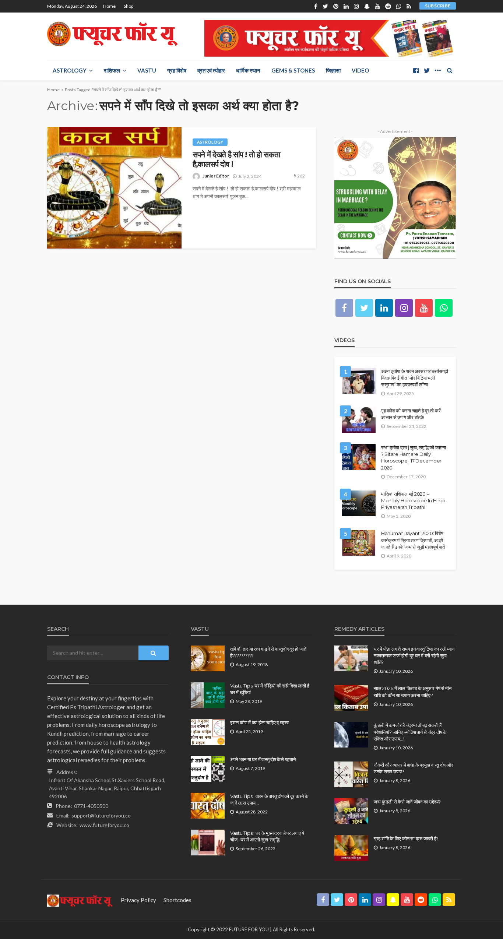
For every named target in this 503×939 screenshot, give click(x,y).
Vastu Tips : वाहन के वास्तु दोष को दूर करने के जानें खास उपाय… (269, 799)
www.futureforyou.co (104, 825)
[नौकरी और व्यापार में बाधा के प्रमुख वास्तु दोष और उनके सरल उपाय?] (351, 774)
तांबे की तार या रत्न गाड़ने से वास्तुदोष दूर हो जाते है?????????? (268, 652)
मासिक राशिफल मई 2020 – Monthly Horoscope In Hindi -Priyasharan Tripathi (414, 500)
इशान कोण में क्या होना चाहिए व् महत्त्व (259, 722)
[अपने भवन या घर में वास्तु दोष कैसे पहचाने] (208, 769)
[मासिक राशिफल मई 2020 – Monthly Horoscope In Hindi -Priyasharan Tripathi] (359, 503)
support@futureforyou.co (101, 815)
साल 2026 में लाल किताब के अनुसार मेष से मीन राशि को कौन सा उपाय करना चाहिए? (412, 691)
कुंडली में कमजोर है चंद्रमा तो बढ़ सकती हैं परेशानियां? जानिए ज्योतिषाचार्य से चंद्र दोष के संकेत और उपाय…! (410, 731)
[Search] (449, 70)
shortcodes (177, 900)
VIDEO (360, 70)
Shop (128, 6)
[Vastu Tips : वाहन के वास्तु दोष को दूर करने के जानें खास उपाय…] (208, 806)
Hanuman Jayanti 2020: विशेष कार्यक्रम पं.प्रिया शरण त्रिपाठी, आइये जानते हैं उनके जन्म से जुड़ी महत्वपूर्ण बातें (413, 539)
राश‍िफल (112, 70)
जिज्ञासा (333, 70)
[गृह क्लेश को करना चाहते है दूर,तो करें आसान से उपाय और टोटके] (359, 420)
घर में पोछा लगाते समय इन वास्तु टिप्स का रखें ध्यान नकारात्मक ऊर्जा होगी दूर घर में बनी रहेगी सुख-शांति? (414, 655)
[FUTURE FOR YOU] (113, 34)
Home (109, 6)
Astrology (70, 70)
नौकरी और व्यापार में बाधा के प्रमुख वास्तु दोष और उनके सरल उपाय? (413, 768)
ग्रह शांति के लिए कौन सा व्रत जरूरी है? (406, 838)
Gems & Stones (293, 70)
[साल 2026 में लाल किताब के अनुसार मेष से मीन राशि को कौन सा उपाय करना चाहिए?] (351, 698)
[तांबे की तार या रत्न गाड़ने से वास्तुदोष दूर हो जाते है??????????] (208, 658)
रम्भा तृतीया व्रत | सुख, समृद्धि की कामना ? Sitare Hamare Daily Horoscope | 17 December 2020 (413, 457)
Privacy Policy (138, 900)
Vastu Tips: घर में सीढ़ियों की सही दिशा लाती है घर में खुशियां (269, 689)
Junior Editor (216, 176)
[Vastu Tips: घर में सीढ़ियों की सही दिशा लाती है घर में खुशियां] (208, 695)
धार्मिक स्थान (248, 70)
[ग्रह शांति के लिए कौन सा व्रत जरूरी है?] (351, 848)
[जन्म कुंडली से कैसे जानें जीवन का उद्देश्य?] (351, 811)
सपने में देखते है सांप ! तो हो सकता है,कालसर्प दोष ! (236, 159)
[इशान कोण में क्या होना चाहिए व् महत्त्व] (208, 732)
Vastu (146, 70)
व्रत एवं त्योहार (211, 70)
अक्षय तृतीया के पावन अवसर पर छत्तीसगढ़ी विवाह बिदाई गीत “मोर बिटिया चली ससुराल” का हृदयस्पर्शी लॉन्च (414, 377)
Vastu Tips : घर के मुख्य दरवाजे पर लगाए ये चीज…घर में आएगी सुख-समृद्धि (267, 836)
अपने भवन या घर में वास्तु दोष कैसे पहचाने (262, 759)
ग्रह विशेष (176, 70)
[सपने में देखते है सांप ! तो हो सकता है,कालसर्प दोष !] (114, 188)
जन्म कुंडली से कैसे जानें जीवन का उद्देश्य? (407, 802)
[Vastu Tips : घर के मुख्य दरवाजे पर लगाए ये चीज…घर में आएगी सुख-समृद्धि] (208, 842)
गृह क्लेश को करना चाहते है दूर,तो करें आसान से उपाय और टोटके (410, 414)
